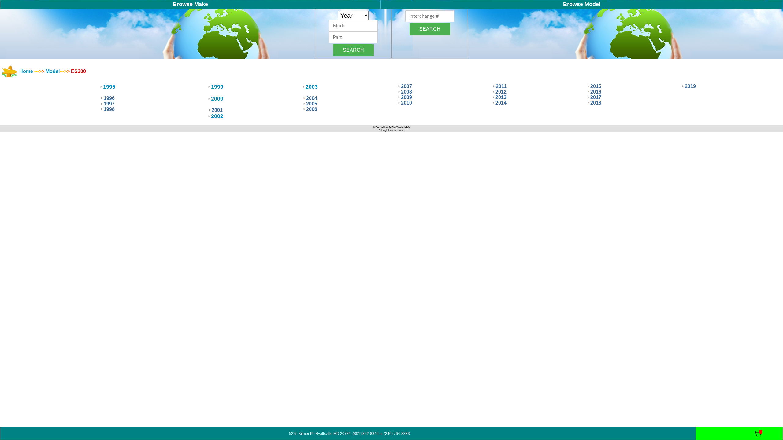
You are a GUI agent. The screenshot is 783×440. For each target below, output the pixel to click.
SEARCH (353, 50)
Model (53, 71)
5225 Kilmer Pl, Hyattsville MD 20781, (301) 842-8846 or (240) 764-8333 (348, 433)
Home (26, 71)
